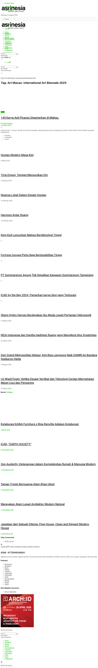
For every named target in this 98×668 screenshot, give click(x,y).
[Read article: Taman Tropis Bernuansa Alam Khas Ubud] (49, 475)
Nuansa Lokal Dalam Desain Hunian (23, 195)
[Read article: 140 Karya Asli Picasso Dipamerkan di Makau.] (49, 99)
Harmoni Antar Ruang (14, 215)
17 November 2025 (7, 510)
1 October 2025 (6, 125)
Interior (7, 36)
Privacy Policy (9, 3)
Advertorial (8, 564)
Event (6, 48)
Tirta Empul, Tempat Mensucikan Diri (24, 175)
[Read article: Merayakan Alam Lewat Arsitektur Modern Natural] (49, 495)
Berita (3, 112)
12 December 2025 (7, 470)
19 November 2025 (7, 490)
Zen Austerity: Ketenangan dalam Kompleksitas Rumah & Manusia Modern (48, 464)
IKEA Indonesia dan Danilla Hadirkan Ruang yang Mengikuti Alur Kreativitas (49, 335)
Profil (6, 46)
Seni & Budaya (9, 38)
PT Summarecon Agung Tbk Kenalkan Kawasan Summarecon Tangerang (47, 275)
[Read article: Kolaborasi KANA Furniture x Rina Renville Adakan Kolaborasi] (49, 407)
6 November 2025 (7, 534)
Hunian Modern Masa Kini (17, 155)
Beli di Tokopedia (10, 592)
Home (7, 19)
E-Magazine (9, 50)
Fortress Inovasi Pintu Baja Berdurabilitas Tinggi (31, 255)
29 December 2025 (7, 450)
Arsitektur (8, 34)
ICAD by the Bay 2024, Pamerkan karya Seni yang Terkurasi (38, 295)
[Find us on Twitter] (1, 18)
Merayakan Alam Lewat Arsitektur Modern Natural (33, 504)
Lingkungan (8, 48)
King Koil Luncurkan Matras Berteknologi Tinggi (31, 235)
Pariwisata (8, 45)
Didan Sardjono (8, 123)
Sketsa (7, 581)
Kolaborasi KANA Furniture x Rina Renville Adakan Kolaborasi (40, 424)
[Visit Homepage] (13, 12)
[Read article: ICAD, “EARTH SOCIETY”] (49, 435)
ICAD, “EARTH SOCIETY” (16, 444)
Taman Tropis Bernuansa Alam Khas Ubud (27, 484)
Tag (6, 78)
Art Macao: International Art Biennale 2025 (22, 78)
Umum (7, 584)
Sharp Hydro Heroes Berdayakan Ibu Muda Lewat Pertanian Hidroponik (46, 315)
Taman (7, 37)
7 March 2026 (5, 430)
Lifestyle (8, 41)
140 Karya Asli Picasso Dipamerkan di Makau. (30, 117)
